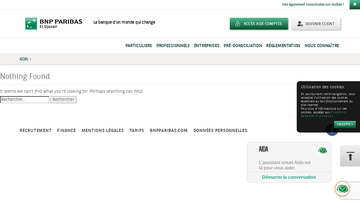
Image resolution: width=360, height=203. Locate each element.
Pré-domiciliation (243, 45)
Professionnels (173, 45)
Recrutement (35, 130)
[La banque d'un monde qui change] (56, 23)
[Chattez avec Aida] (342, 189)
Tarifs (137, 130)
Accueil (24, 58)
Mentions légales (103, 130)
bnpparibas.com (169, 130)
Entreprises (207, 45)
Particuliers (138, 45)
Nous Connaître (322, 45)
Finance (66, 130)
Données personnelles (221, 130)
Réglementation (283, 45)
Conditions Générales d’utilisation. (323, 114)
